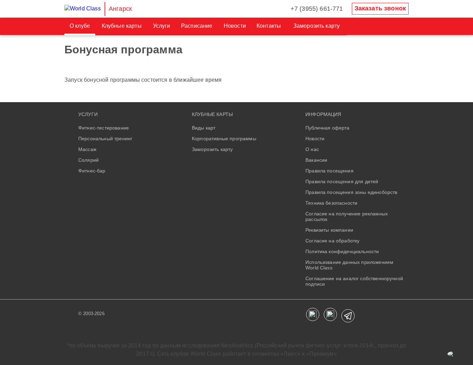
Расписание (197, 26)
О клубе (80, 26)
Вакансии (316, 160)
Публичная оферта (327, 128)
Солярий (88, 160)
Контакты (269, 26)
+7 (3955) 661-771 (317, 8)
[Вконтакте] (312, 314)
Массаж (87, 149)
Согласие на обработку (332, 240)
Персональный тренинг (105, 138)
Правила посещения (329, 170)
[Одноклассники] (330, 314)
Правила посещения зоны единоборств (351, 192)
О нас (312, 149)
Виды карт (203, 128)
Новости (235, 26)
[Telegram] (348, 316)
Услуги (161, 26)
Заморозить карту (316, 26)
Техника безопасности (331, 203)
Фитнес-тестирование (103, 128)
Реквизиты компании (329, 230)
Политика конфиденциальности (342, 251)
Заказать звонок (380, 8)
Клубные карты (122, 26)
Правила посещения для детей (341, 181)
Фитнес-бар (92, 170)
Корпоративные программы (224, 138)
